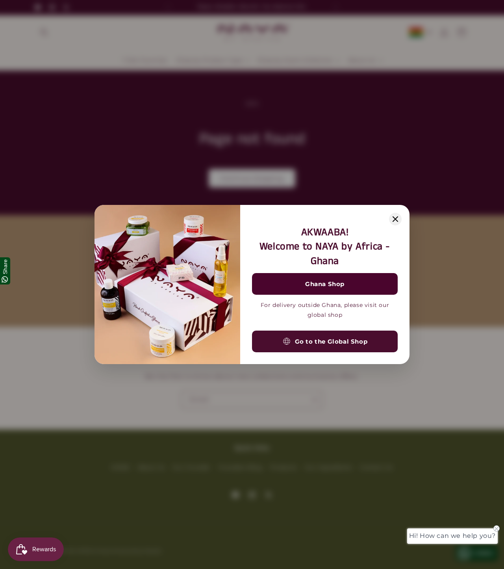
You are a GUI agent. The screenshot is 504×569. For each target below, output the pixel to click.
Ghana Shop (325, 284)
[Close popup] (395, 219)
